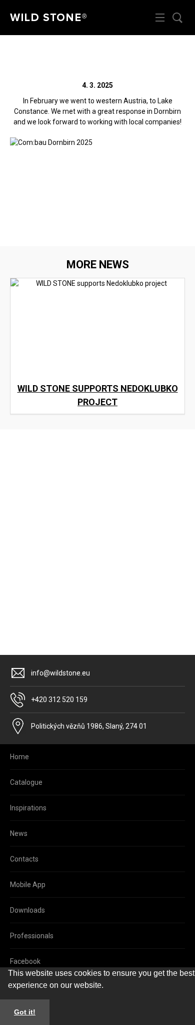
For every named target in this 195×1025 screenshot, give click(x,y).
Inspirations (28, 808)
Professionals (32, 936)
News (19, 833)
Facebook (25, 961)
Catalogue (26, 782)
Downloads (27, 910)
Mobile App (28, 885)
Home (19, 757)
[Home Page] (48, 17)
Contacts (24, 859)
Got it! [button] (25, 1012)
